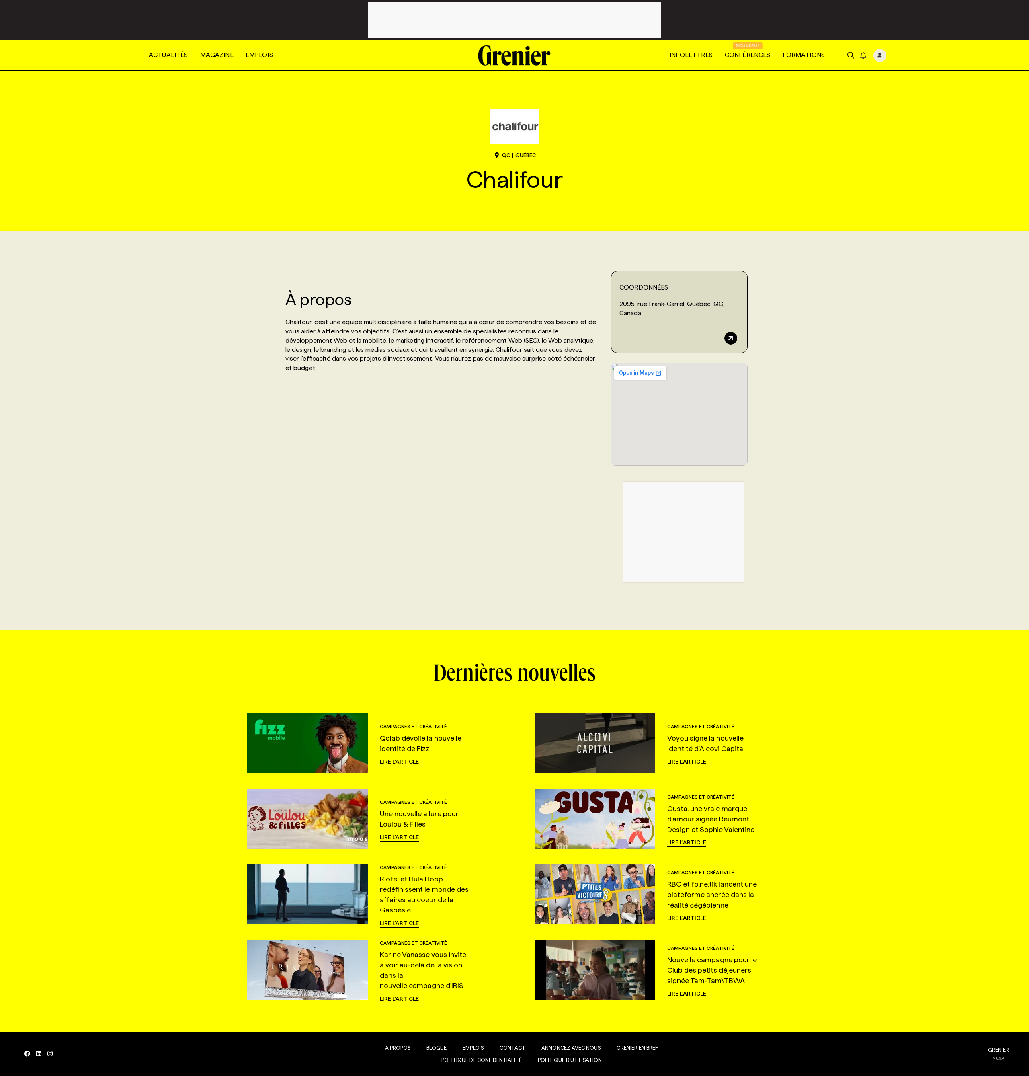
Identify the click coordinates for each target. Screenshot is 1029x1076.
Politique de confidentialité (481, 1060)
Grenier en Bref (637, 1048)
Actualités (168, 54)
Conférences (748, 54)
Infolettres (691, 54)
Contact (512, 1048)
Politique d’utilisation (570, 1060)
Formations (804, 54)
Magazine (217, 54)
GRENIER (998, 1050)
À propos (397, 1048)
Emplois (259, 54)
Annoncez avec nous (571, 1048)
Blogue (436, 1048)
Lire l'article (399, 761)
